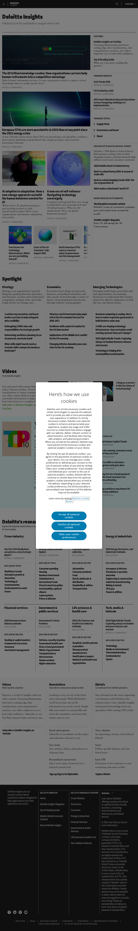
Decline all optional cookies (69, 526)
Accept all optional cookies (68, 516)
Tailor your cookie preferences (69, 536)
